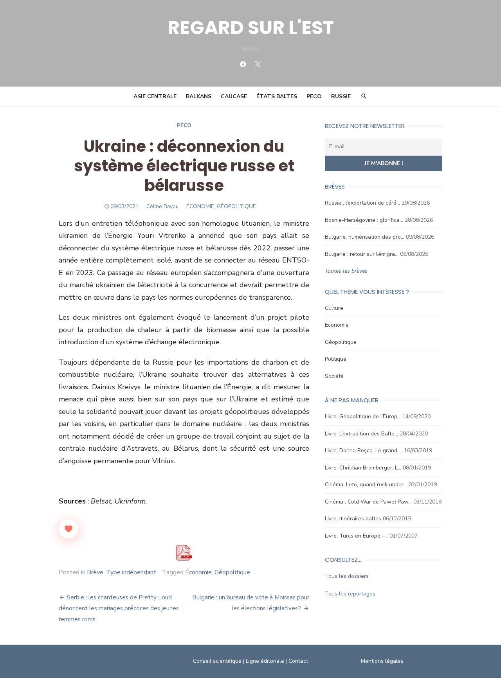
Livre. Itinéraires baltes (353, 518)
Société (334, 376)
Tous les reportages (350, 593)
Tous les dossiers (347, 576)
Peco (184, 125)
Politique (335, 359)
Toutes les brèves (346, 271)
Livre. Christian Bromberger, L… (363, 467)
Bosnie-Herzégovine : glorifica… (364, 220)
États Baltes (276, 96)
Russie (341, 96)
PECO (314, 96)
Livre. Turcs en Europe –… (356, 536)
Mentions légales (382, 661)
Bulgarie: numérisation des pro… (364, 237)
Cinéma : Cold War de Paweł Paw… (368, 501)
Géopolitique (232, 572)
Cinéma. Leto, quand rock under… (366, 484)
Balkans (198, 96)
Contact (298, 661)
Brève (95, 572)
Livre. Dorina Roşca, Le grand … (363, 450)
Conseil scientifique (217, 661)
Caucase (234, 96)
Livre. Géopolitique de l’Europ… (363, 416)
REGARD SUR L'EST (251, 27)
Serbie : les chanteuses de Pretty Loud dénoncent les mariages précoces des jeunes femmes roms (119, 608)
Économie (198, 572)
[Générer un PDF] (184, 553)
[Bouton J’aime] (68, 529)
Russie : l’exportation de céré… (362, 203)
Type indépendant (131, 572)
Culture (334, 308)
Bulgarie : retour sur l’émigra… (361, 254)
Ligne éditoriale (265, 661)
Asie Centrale (155, 96)
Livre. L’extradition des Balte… (361, 433)
